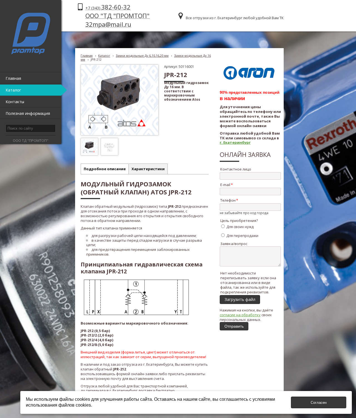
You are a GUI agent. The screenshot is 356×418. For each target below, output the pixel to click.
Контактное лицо (235, 169)
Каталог (104, 55)
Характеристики (148, 168)
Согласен (319, 402)
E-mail (225, 184)
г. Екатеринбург (235, 142)
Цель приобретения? (239, 220)
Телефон (228, 200)
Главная (87, 55)
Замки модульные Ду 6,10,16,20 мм (142, 55)
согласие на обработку (240, 314)
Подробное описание (105, 168)
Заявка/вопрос (233, 243)
